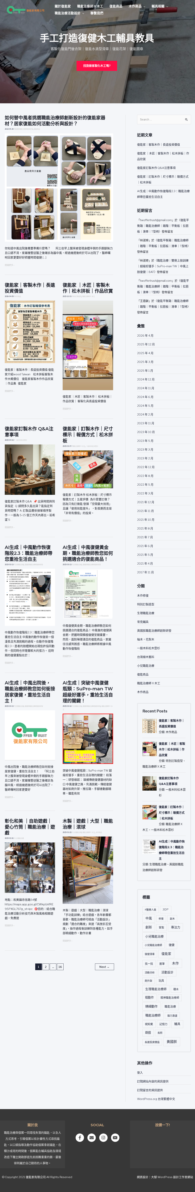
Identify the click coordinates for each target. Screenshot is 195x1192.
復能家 (166, 954)
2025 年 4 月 (145, 353)
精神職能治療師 (170, 997)
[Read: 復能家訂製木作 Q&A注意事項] (30, 469)
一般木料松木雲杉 (21, 440)
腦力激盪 (172, 1015)
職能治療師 (153, 1015)
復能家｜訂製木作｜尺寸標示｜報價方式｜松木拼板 (88, 434)
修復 (161, 918)
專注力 (175, 927)
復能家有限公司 (36, 1177)
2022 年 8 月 (145, 476)
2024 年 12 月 (146, 379)
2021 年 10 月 (145, 519)
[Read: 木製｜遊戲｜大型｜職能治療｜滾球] (88, 870)
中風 (148, 918)
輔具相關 (158, 6)
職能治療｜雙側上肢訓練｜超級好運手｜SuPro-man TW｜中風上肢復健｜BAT (163, 266)
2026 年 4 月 (145, 335)
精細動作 (151, 1006)
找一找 (149, 963)
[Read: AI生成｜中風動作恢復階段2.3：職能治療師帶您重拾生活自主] (30, 597)
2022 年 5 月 (145, 484)
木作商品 (135, 6)
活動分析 (150, 972)
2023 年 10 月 (146, 432)
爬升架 (148, 980)
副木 (172, 918)
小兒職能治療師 (153, 945)
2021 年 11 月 (145, 511)
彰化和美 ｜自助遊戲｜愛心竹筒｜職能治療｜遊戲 (30, 827)
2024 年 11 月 (145, 388)
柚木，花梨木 (145, 639)
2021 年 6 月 (145, 546)
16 (60, 967)
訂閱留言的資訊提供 (150, 1090)
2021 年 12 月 (145, 502)
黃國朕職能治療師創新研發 (24, 129)
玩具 (161, 980)
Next (104, 967)
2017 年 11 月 (145, 572)
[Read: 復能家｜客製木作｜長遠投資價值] (30, 331)
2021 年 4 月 (145, 563)
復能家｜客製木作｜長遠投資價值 (158, 144)
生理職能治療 (19, 565)
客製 (161, 927)
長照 (159, 1032)
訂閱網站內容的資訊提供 (153, 1081)
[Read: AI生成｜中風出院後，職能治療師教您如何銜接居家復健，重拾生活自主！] (30, 735)
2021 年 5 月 (145, 555)
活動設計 (167, 972)
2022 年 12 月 (146, 467)
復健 (171, 945)
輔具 (177, 1024)
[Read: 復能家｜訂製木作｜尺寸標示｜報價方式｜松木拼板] (88, 469)
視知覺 (149, 1024)
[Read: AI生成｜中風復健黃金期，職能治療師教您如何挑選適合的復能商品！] (88, 593)
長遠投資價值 (152, 1042)
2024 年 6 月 (145, 397)
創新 (148, 927)
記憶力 (163, 1024)
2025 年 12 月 (146, 344)
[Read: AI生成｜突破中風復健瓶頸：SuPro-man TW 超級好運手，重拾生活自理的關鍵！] (88, 738)
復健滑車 (150, 953)
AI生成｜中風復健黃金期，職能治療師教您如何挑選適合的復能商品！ (88, 553)
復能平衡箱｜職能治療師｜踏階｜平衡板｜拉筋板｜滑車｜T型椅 (163, 225)
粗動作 (149, 997)
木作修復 (143, 595)
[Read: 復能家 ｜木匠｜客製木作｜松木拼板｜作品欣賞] (88, 345)
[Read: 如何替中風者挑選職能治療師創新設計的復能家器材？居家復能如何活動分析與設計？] (59, 187)
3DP (166, 909)
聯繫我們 (96, 13)
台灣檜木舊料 (145, 657)
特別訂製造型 (77, 296)
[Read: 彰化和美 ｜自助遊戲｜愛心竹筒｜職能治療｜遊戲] (30, 867)
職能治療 (170, 1006)
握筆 (162, 963)
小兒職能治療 (19, 838)
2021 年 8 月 (145, 528)
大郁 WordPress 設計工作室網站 (172, 1177)
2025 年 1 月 (145, 370)
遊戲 (148, 1032)
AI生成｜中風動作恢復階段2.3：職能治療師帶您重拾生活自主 (28, 553)
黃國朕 (172, 1042)
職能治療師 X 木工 (90, 6)
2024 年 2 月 (145, 414)
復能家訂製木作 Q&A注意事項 (156, 168)
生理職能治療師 (156, 989)
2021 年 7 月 (145, 537)
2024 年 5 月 (145, 405)
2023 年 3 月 (145, 449)
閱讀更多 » (9, 265)
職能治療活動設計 (68, 13)
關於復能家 (63, 6)
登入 (140, 1072)
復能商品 (115, 6)
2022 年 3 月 (145, 493)
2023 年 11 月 (145, 423)
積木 (176, 989)
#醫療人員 (150, 909)
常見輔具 (143, 622)
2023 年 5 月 (145, 441)
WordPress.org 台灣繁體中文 (156, 1099)
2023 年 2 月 (145, 458)
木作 (175, 963)
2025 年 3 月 (145, 362)
